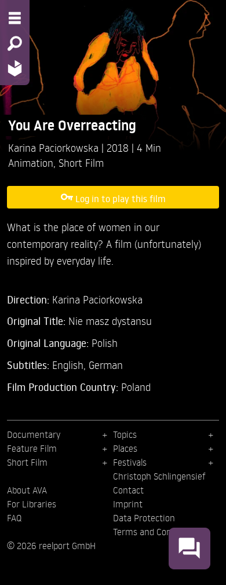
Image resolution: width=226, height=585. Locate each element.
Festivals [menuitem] (130, 462)
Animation (30, 162)
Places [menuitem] (125, 448)
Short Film (81, 162)
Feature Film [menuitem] (32, 448)
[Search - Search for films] (14, 43)
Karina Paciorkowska (54, 147)
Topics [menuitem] (125, 434)
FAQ (14, 518)
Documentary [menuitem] (33, 434)
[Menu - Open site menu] (14, 18)
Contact (128, 490)
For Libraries (31, 504)
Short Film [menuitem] (27, 462)
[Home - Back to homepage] (14, 68)
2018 (119, 147)
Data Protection (144, 518)
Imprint (128, 504)
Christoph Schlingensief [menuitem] (159, 476)
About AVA (27, 490)
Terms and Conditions (155, 532)
